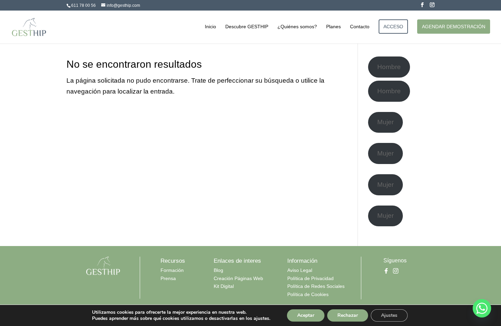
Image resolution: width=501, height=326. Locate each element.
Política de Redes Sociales (316, 286)
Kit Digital (224, 286)
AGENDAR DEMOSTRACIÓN (453, 26)
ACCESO (393, 26)
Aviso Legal (299, 270)
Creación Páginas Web (238, 278)
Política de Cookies (308, 294)
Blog (218, 270)
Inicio (210, 26)
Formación (172, 270)
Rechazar (347, 315)
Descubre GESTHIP (246, 26)
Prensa (168, 278)
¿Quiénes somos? (297, 26)
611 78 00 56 (83, 5)
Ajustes (389, 315)
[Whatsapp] (482, 308)
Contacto (359, 26)
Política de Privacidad (310, 278)
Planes (333, 26)
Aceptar (305, 315)
